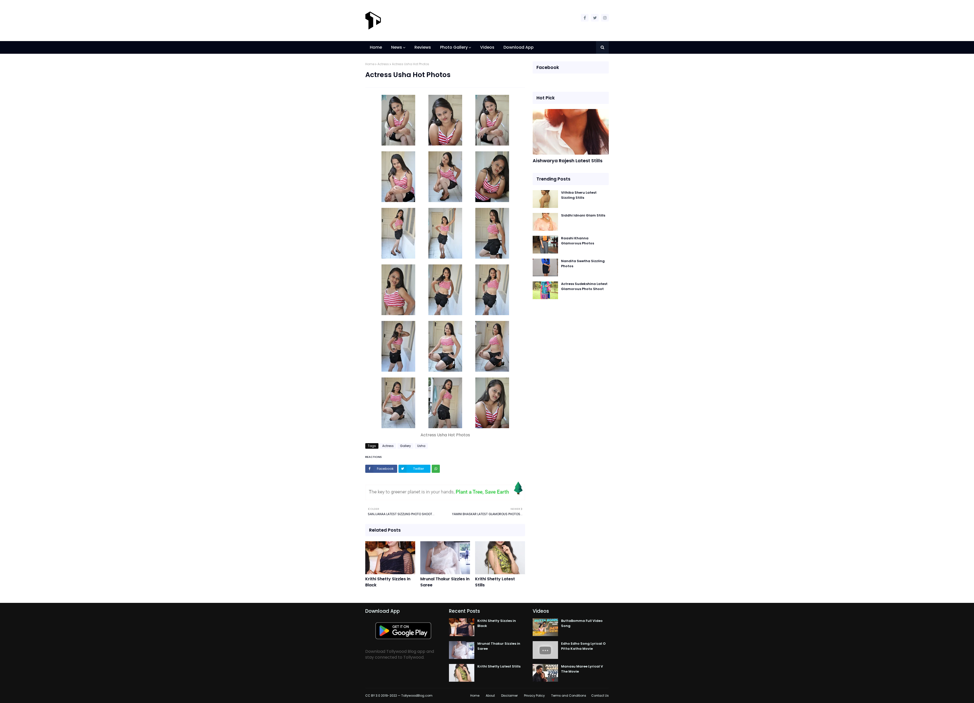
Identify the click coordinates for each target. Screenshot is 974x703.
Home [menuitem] (376, 47)
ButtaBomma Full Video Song (582, 623)
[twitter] (595, 18)
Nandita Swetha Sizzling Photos (583, 263)
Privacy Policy (534, 695)
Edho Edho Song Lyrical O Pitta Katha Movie (583, 646)
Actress (383, 64)
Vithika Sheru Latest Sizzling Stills (579, 195)
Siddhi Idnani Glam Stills (583, 215)
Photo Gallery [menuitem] (454, 47)
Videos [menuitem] (487, 47)
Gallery (405, 446)
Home (369, 64)
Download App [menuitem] (518, 47)
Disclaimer (509, 695)
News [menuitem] (396, 47)
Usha (421, 446)
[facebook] (584, 18)
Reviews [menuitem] (422, 47)
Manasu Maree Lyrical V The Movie (582, 669)
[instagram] (605, 18)
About (490, 695)
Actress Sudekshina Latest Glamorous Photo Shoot (584, 286)
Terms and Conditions (568, 695)
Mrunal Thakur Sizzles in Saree (444, 582)
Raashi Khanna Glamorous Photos (577, 241)
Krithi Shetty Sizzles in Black (387, 582)
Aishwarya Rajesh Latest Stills (567, 160)
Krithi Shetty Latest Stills (495, 582)
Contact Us (600, 695)
